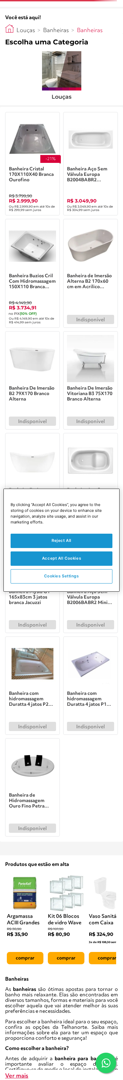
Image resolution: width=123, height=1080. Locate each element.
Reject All (61, 540)
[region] (61, 540)
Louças (25, 30)
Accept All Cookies (61, 558)
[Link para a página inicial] (9, 28)
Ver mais (16, 1076)
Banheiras (56, 30)
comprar (25, 958)
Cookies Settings (61, 576)
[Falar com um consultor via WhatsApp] (106, 1063)
